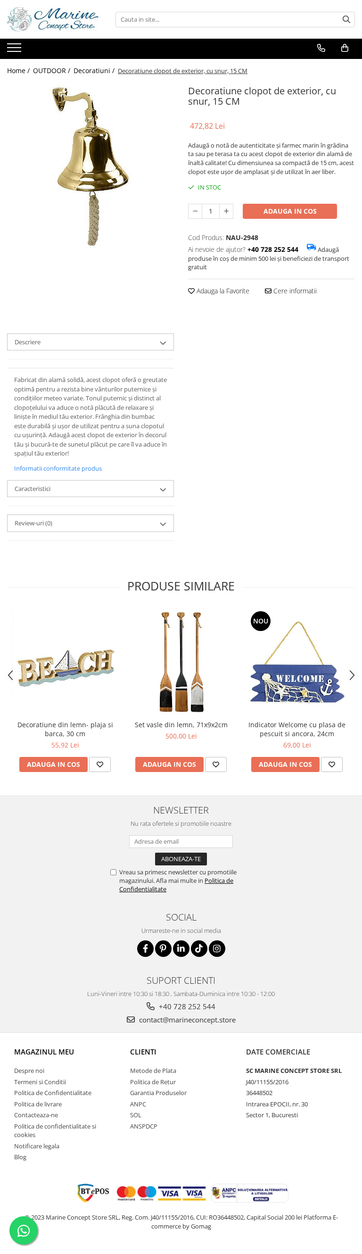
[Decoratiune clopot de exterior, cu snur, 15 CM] (90, 166)
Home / (19, 70)
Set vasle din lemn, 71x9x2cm (181, 724)
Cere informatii (294, 290)
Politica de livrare (38, 1104)
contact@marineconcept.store (186, 1019)
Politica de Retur (153, 1082)
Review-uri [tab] (33, 523)
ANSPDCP (143, 1126)
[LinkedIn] (181, 948)
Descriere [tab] (28, 342)
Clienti (143, 1051)
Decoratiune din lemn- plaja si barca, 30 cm (65, 729)
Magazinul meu (44, 1051)
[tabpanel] (90, 166)
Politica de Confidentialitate (52, 1092)
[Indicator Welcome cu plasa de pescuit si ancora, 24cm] (297, 662)
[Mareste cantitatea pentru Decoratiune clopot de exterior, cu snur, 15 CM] (226, 211)
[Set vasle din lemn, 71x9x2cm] (181, 662)
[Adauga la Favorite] (100, 764)
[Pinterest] (163, 948)
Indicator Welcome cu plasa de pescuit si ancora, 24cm (297, 729)
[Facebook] (145, 948)
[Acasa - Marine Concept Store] (54, 19)
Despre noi (29, 1070)
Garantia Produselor (158, 1092)
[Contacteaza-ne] (321, 48)
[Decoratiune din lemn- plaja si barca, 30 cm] (65, 662)
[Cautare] (346, 19)
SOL (135, 1115)
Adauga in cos (290, 211)
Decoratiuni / (95, 70)
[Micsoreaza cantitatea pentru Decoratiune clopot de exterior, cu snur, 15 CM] (195, 211)
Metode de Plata (153, 1070)
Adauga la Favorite (222, 290)
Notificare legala (36, 1146)
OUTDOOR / (52, 70)
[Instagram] (217, 948)
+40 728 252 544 (186, 1006)
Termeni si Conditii (40, 1082)
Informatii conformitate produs (58, 468)
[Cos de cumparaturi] (345, 48)
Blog (20, 1157)
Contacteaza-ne (36, 1115)
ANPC (138, 1104)
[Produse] (15, 50)
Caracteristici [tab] (32, 488)
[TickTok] (199, 948)
